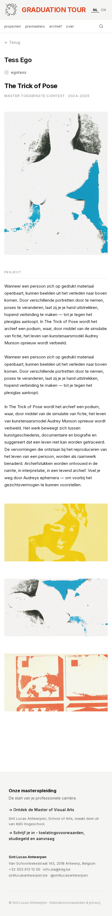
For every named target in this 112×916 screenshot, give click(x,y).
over (70, 26)
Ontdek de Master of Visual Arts (43, 809)
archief (55, 26)
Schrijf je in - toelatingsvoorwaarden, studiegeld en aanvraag (47, 835)
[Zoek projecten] (101, 26)
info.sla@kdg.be (56, 869)
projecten (12, 26)
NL (95, 10)
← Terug (12, 42)
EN (103, 10)
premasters (35, 26)
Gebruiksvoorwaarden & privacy (75, 903)
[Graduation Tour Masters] (10, 9)
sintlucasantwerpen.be (28, 875)
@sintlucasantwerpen (69, 875)
